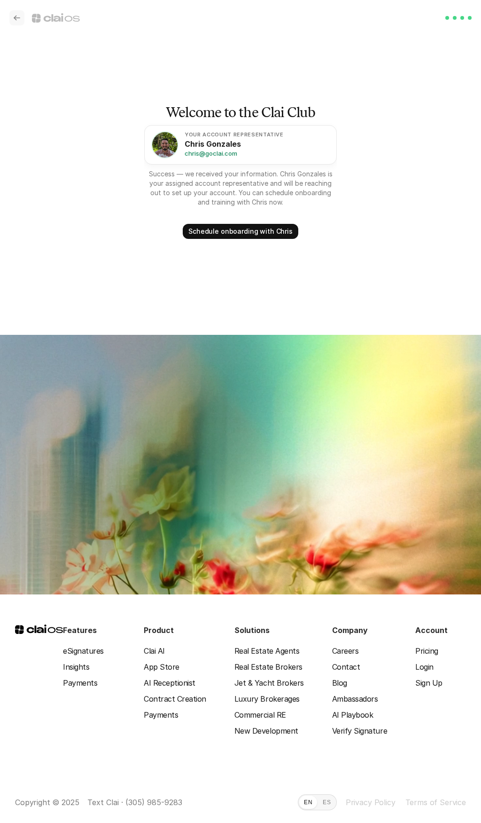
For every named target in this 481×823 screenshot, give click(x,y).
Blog (339, 683)
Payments (80, 683)
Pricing (426, 651)
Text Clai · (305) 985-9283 (134, 802)
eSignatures (83, 651)
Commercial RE (260, 715)
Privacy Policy (371, 802)
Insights (76, 667)
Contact (346, 667)
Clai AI (154, 651)
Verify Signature (359, 731)
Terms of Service (435, 802)
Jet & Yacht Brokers (269, 683)
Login (424, 667)
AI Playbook (352, 715)
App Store (161, 667)
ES (327, 802)
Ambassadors (355, 699)
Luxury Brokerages (267, 699)
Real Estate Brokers (268, 667)
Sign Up (428, 683)
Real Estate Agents (266, 651)
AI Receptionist (169, 683)
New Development (266, 731)
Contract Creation (175, 699)
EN (308, 802)
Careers (345, 651)
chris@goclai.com (211, 153)
